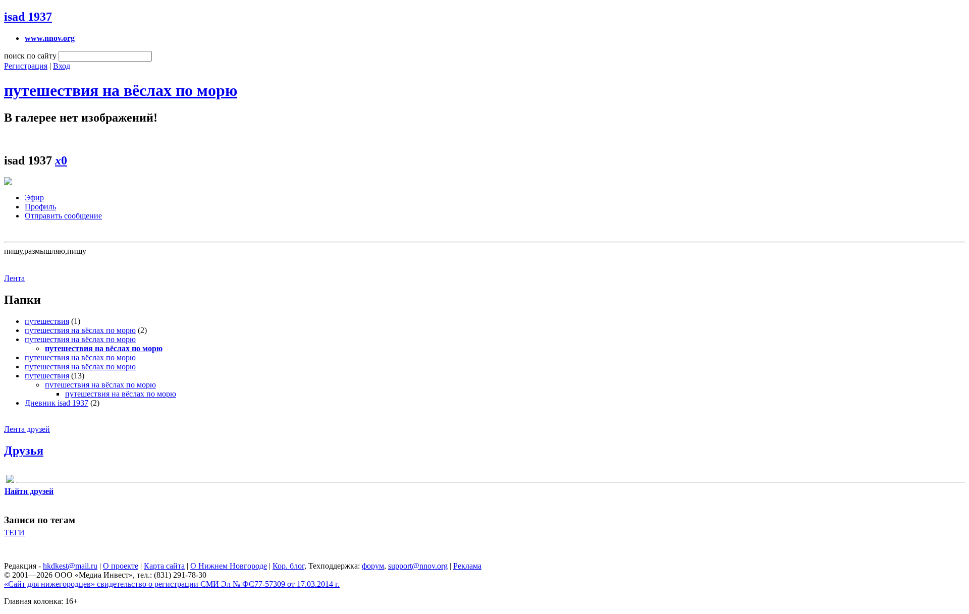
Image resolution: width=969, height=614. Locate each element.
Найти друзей (29, 491)
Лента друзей (27, 429)
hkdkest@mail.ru (70, 566)
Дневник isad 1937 (56, 403)
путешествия (47, 321)
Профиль (40, 206)
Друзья (23, 450)
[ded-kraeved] (10, 480)
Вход (61, 66)
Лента (14, 278)
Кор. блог (288, 566)
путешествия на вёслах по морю (120, 90)
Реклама (467, 566)
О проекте (120, 566)
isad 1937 (28, 16)
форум (373, 566)
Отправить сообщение (63, 215)
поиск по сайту (30, 55)
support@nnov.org (418, 566)
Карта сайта (164, 566)
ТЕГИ (14, 532)
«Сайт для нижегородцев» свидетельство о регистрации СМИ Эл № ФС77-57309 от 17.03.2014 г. (172, 584)
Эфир (34, 197)
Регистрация (25, 66)
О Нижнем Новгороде (228, 566)
